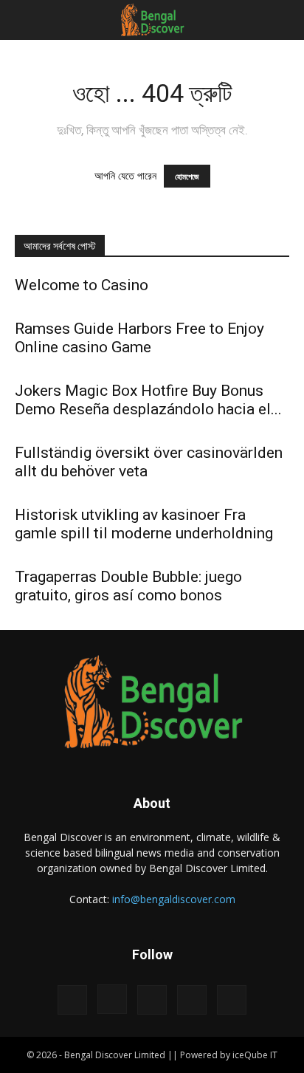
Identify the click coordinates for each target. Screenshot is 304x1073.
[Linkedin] (152, 1000)
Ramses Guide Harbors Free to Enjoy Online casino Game (139, 338)
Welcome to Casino (81, 285)
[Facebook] (72, 1000)
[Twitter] (192, 1000)
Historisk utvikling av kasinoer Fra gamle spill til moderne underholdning (144, 524)
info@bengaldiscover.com (173, 899)
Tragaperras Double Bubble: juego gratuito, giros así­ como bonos (128, 586)
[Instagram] (112, 999)
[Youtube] (231, 1000)
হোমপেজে (187, 176)
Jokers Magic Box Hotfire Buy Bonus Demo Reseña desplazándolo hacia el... (148, 400)
